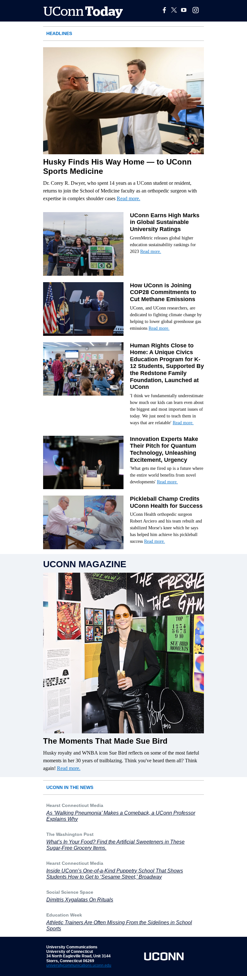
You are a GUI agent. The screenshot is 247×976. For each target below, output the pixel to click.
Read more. (128, 198)
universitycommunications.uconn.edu (78, 965)
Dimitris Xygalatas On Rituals (79, 899)
